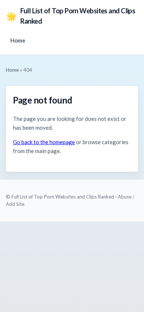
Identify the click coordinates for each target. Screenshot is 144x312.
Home (17, 40)
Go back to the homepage (44, 142)
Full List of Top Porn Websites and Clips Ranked (70, 16)
